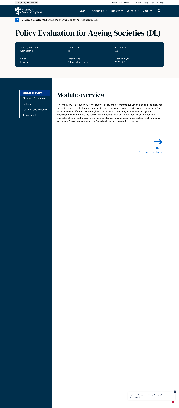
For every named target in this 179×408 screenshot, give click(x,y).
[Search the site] (159, 11)
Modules (36, 20)
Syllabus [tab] (27, 104)
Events (152, 3)
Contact (160, 3)
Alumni (126, 3)
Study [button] (82, 10)
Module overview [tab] (32, 92)
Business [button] (131, 10)
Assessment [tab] (29, 115)
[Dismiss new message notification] (175, 392)
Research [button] (115, 10)
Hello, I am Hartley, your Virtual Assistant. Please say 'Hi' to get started (151, 396)
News (146, 3)
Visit (120, 3)
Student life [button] (98, 10)
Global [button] (145, 10)
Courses (26, 20)
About (114, 3)
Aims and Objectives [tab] (34, 98)
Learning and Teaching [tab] (35, 109)
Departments (136, 3)
